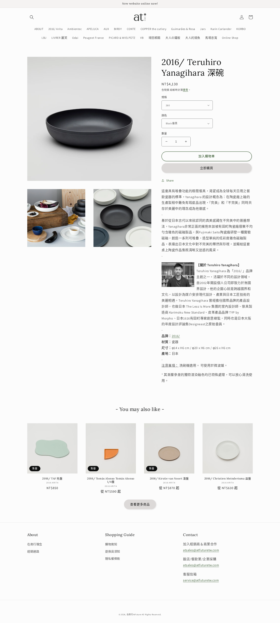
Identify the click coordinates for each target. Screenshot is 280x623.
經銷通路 (33, 551)
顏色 (164, 115)
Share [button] (170, 180)
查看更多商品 (140, 504)
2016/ (176, 336)
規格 (164, 97)
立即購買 (206, 168)
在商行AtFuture (134, 614)
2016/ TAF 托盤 (52, 478)
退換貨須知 (112, 551)
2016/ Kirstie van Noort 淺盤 (169, 478)
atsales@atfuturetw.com (201, 550)
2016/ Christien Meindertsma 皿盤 (227, 478)
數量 (164, 133)
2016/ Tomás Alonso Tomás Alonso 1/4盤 (110, 480)
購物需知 (111, 544)
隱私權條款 (112, 558)
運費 (185, 89)
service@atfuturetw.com (201, 580)
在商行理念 (34, 544)
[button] (31, 17)
